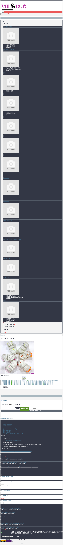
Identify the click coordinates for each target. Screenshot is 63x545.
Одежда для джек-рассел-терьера (9, 426)
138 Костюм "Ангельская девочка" (8, 482)
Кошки (5, 300)
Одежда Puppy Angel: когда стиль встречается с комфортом (11, 459)
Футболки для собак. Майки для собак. (13, 69)
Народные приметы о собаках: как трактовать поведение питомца (12, 455)
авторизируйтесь (9, 398)
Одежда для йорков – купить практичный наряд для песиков (11, 524)
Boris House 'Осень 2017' (11, 295)
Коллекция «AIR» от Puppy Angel (12, 296)
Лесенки (6, 116)
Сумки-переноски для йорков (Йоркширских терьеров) (13, 433)
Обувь (5, 72)
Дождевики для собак (10, 44)
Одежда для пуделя (7, 425)
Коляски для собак (8, 220)
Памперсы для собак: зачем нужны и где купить (9, 528)
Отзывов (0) (5, 387)
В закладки (32, 410)
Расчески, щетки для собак (11, 174)
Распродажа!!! (7, 258)
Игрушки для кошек (10, 318)
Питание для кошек (10, 320)
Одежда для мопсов (7, 430)
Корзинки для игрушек (10, 113)
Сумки (5, 135)
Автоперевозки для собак (11, 111)
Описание (5, 386)
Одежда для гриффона (7, 424)
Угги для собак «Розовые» (6, 501)
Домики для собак (9, 112)
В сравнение (38, 410)
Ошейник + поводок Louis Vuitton (8, 477)
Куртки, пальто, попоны (10, 46)
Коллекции (6, 277)
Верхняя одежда (8, 26)
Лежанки (6, 93)
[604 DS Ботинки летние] (17, 374)
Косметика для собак (10, 172)
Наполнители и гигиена (10, 319)
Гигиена (5, 155)
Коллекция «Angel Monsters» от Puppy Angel (14, 297)
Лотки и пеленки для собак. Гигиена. (13, 173)
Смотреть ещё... (9, 47)
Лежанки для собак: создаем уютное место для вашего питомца (12, 463)
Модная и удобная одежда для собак (7, 513)
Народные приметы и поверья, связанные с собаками (10, 509)
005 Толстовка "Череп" (6, 491)
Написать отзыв (8, 413)
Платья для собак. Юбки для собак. (13, 67)
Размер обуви (4, 404)
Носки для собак (9, 91)
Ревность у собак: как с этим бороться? (7, 520)
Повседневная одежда (9, 49)
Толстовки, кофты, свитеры (11, 68)
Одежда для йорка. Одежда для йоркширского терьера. (13, 428)
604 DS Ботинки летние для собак (6, 418)
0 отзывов (2, 413)
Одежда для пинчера (7, 431)
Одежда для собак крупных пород (12, 239)
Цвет (2, 406)
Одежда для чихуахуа (7, 432)
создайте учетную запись (19, 398)
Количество (31, 407)
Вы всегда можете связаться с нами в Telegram (12, 440)
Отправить (16, 536)
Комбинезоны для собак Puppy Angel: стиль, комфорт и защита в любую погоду (15, 452)
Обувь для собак (9, 90)
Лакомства (6, 201)
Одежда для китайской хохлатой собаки (10, 429)
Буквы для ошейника (5, 487)
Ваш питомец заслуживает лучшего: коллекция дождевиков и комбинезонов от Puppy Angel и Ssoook (19, 467)
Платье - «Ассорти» (5, 496)
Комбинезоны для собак (10, 45)
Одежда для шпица (6, 427)
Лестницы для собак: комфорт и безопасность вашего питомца (12, 470)
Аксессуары (6, 178)
